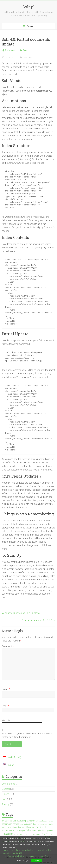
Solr (25, 50)
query (45, 834)
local (41, 830)
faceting (35, 827)
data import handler (10, 824)
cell (37, 821)
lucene (7, 833)
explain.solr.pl (21, 827)
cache (32, 821)
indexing (35, 830)
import (22, 830)
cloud (41, 821)
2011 (7, 821)
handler (11, 830)
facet (29, 827)
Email (5, 706)
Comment (8, 646)
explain (11, 827)
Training (6, 804)
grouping (5, 830)
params (28, 834)
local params (48, 830)
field (41, 827)
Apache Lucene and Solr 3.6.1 (38, 620)
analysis (13, 821)
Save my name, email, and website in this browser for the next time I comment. (27, 735)
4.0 (3, 821)
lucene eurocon (19, 834)
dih (30, 824)
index (28, 830)
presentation (36, 834)
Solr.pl (28, 7)
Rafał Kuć (10, 50)
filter (46, 827)
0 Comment (27, 57)
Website (6, 720)
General (6, 788)
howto (17, 830)
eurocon (5, 827)
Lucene (5, 794)
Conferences (8, 783)
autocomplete (23, 821)
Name (6, 689)
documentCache (47, 824)
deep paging (24, 824)
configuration (48, 821)
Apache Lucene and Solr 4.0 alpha (21, 613)
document (37, 824)
